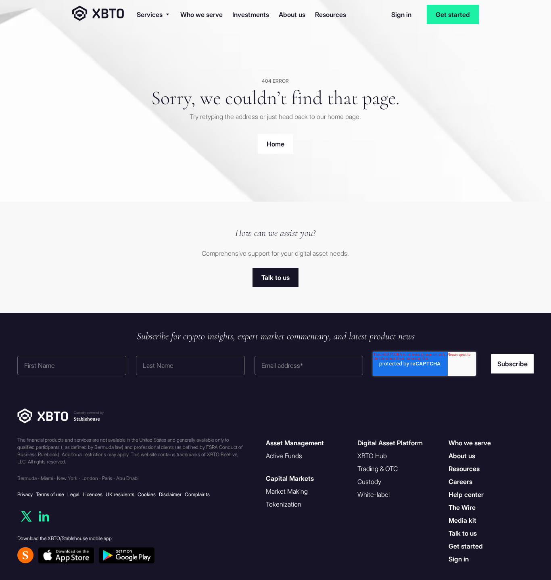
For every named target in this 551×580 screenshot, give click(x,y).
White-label (373, 494)
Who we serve (201, 14)
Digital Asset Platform (390, 443)
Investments (250, 14)
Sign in (401, 14)
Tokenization (283, 504)
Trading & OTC (377, 469)
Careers (460, 482)
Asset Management (295, 443)
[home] (98, 14)
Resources (330, 14)
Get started (453, 14)
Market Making (287, 491)
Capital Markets (290, 478)
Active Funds (284, 456)
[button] (152, 14)
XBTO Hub (372, 456)
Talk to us (463, 533)
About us (292, 14)
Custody (369, 482)
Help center (466, 494)
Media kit (462, 520)
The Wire (462, 507)
